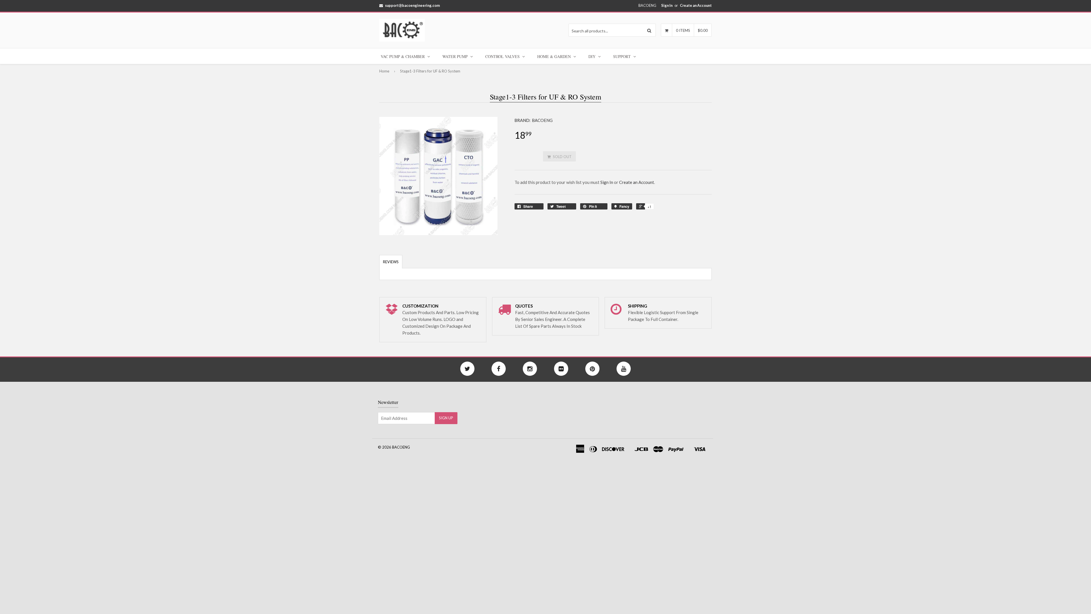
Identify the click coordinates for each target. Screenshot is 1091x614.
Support (622, 56)
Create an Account (696, 5)
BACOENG (542, 120)
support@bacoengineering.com (412, 5)
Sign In (666, 5)
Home (384, 71)
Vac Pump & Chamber (403, 56)
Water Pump (455, 56)
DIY (592, 56)
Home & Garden (554, 56)
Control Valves (503, 56)
